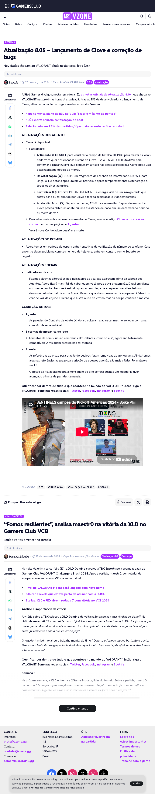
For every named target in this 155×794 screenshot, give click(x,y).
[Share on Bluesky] (10, 162)
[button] (136, 783)
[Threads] (103, 774)
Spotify (119, 390)
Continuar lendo (77, 708)
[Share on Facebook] (10, 108)
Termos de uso (130, 746)
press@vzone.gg (15, 741)
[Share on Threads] (10, 153)
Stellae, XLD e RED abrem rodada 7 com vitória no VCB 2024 (67, 600)
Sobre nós (127, 737)
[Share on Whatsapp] (10, 126)
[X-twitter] (62, 774)
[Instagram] (72, 774)
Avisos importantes (133, 741)
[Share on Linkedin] (10, 135)
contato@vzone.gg (17, 751)
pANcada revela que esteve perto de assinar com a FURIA (65, 594)
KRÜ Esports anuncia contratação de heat (54, 120)
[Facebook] (51, 774)
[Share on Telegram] (10, 144)
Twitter (75, 390)
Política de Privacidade (70, 787)
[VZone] (78, 16)
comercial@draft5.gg (19, 761)
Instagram (103, 390)
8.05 (89, 82)
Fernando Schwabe (19, 556)
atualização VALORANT (80, 487)
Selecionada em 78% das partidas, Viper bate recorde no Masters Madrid (76, 126)
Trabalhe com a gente (135, 761)
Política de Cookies (42, 787)
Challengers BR (14, 516)
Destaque (103, 487)
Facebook (88, 390)
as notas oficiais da (106, 94)
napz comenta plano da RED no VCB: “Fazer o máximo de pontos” (71, 113)
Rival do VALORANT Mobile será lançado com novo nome (65, 588)
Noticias (10, 42)
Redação (14, 82)
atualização (101, 82)
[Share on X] (10, 117)
